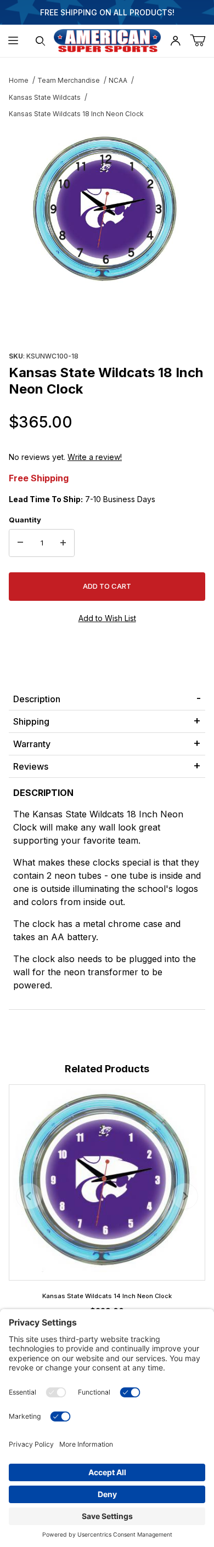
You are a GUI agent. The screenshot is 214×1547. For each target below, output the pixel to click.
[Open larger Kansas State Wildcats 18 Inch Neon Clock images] (107, 211)
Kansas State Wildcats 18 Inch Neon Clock (76, 114)
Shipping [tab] (31, 721)
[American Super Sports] (107, 39)
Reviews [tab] (30, 766)
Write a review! (94, 457)
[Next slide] (185, 1196)
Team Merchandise (68, 80)
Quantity (25, 519)
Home (19, 80)
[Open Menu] (13, 41)
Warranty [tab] (31, 743)
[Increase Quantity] (63, 543)
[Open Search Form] (40, 41)
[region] (107, 321)
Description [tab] (36, 698)
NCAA (118, 80)
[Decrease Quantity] (20, 543)
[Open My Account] (175, 41)
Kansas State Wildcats (45, 97)
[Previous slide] (29, 1196)
